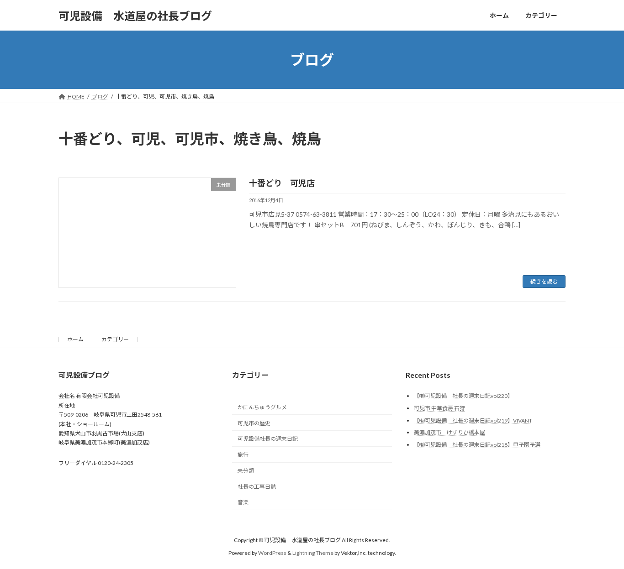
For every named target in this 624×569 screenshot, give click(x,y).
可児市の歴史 (254, 423)
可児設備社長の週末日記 (268, 438)
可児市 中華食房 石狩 (439, 408)
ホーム (75, 339)
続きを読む (544, 281)
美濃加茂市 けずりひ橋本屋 (449, 432)
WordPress (272, 552)
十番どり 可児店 (282, 183)
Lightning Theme (312, 552)
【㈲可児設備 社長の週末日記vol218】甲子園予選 (477, 444)
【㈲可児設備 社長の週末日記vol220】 (463, 395)
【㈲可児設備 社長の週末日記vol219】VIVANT (473, 420)
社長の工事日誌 (257, 486)
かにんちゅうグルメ (262, 407)
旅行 (243, 454)
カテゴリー (115, 339)
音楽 (243, 502)
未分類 (246, 470)
